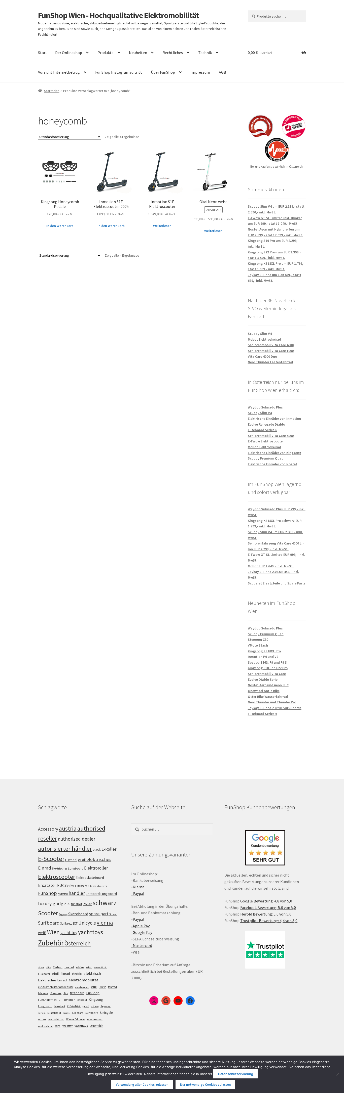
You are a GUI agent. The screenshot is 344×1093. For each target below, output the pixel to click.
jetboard (82, 999)
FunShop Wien (47, 999)
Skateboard (78, 913)
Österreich (77, 943)
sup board (77, 1013)
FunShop (47, 893)
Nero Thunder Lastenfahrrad (270, 362)
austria (68, 828)
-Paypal (137, 893)
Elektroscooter (56, 877)
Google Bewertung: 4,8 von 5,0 (266, 900)
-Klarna (137, 886)
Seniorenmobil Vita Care (267, 673)
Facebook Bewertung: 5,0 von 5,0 (268, 907)
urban (42, 1019)
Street (113, 914)
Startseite (51, 90)
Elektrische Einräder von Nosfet (272, 464)
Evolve (69, 886)
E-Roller (108, 849)
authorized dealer (76, 839)
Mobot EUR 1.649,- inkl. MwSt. (271, 566)
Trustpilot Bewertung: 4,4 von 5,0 (268, 920)
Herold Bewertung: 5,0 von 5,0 (265, 914)
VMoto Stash (258, 645)
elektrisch (92, 973)
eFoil (82, 859)
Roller (87, 904)
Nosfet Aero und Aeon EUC (268, 685)
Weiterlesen (162, 225)
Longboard (108, 893)
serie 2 (41, 1013)
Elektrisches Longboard (67, 868)
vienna (105, 922)
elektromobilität (83, 979)
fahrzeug (43, 993)
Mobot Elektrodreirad (264, 339)
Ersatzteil (47, 885)
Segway (63, 914)
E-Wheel (71, 860)
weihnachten (45, 1026)
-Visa (135, 951)
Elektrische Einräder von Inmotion (274, 418)
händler (76, 893)
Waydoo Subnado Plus (265, 407)
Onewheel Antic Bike (264, 691)
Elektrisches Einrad (52, 980)
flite (65, 993)
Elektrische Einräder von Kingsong (274, 452)
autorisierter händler (65, 848)
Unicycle (87, 923)
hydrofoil (63, 894)
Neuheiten (138, 52)
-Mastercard (141, 945)
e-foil (89, 967)
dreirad (69, 967)
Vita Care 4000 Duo (262, 356)
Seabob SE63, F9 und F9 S (267, 662)
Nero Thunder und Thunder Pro (272, 702)
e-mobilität (100, 967)
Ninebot (76, 904)
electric (77, 974)
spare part (99, 914)
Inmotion (69, 999)
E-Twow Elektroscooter (266, 441)
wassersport (94, 1019)
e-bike (80, 967)
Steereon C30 (258, 639)
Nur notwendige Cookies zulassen (205, 1084)
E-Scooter (51, 858)
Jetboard (93, 893)
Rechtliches (172, 52)
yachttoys (90, 932)
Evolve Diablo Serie (263, 679)
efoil (55, 973)
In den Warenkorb (60, 225)
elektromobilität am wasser (55, 987)
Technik (205, 52)
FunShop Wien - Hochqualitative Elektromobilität (118, 15)
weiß (42, 932)
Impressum (200, 72)
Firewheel (55, 993)
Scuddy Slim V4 (260, 333)
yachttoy (67, 1026)
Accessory (48, 829)
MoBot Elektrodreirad (264, 447)
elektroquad (82, 987)
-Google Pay (141, 932)
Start (42, 52)
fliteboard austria (98, 886)
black (97, 849)
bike (48, 967)
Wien (53, 932)
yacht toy (68, 932)
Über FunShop (163, 72)
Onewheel (74, 1006)
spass (66, 1013)
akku (41, 967)
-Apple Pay (140, 925)
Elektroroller (96, 868)
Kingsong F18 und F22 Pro (268, 668)
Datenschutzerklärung (235, 1074)
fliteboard (77, 993)
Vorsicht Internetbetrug (59, 72)
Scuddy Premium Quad (266, 458)
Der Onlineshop (68, 52)
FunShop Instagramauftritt (118, 72)
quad (86, 1006)
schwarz (104, 902)
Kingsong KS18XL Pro (264, 651)
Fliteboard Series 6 (262, 430)
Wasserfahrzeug (75, 1019)
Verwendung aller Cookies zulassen (142, 1084)
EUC (60, 885)
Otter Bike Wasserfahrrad (268, 696)
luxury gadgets (54, 903)
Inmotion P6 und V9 (263, 656)
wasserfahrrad (56, 1019)
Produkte (105, 52)
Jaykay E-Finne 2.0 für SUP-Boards (274, 708)
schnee (94, 1006)
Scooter (48, 913)
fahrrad (112, 987)
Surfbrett (66, 923)
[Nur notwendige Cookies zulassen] (337, 1074)
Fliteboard (81, 886)
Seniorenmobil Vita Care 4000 (271, 345)
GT (60, 999)
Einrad (65, 973)
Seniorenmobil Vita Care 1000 (271, 350)
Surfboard (48, 923)
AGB (222, 72)
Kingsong (96, 999)
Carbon (57, 967)
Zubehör (51, 942)
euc (94, 986)
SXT (75, 923)
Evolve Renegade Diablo (266, 424)
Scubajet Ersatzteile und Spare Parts (276, 583)
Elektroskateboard (90, 877)
